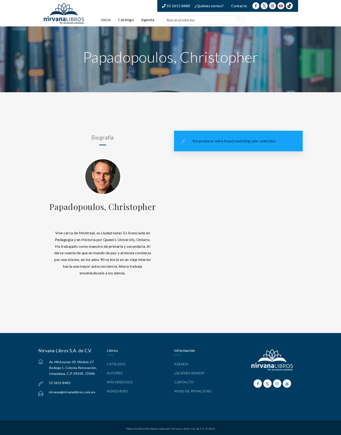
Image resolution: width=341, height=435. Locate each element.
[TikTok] (289, 5)
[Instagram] (272, 5)
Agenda (147, 19)
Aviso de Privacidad (193, 391)
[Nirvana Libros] (64, 13)
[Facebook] (255, 5)
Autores (114, 373)
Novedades (117, 391)
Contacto (239, 5)
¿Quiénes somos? (209, 5)
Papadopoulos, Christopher (102, 206)
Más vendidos (119, 382)
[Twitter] (264, 5)
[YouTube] (280, 5)
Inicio (106, 19)
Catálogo (126, 19)
